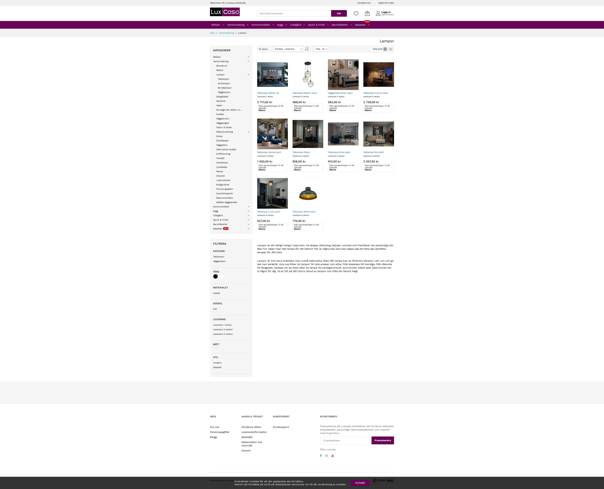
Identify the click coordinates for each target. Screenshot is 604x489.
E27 (215, 309)
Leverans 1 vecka (222, 325)
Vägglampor (219, 261)
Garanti (246, 450)
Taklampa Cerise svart (269, 152)
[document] (302, 483)
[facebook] (321, 456)
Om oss (214, 426)
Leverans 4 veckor (223, 334)
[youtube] (333, 456)
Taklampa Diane (301, 152)
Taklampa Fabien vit (268, 93)
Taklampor (218, 256)
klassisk (217, 367)
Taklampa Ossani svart (305, 93)
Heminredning (227, 33)
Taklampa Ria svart (373, 152)
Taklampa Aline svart (339, 152)
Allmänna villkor (251, 426)
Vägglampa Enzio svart (340, 93)
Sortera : (280, 49)
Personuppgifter (220, 432)
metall (216, 293)
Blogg (213, 437)
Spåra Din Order (386, 3)
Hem (213, 33)
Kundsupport (281, 426)
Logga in (385, 12)
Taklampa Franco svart (375, 93)
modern (217, 362)
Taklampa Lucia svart (268, 211)
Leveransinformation (254, 432)
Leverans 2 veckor (223, 329)
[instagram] (326, 456)
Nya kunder (387, 14)
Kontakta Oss (364, 3)
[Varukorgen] (367, 13)
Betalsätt (246, 437)
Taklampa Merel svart (304, 211)
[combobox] (294, 13)
